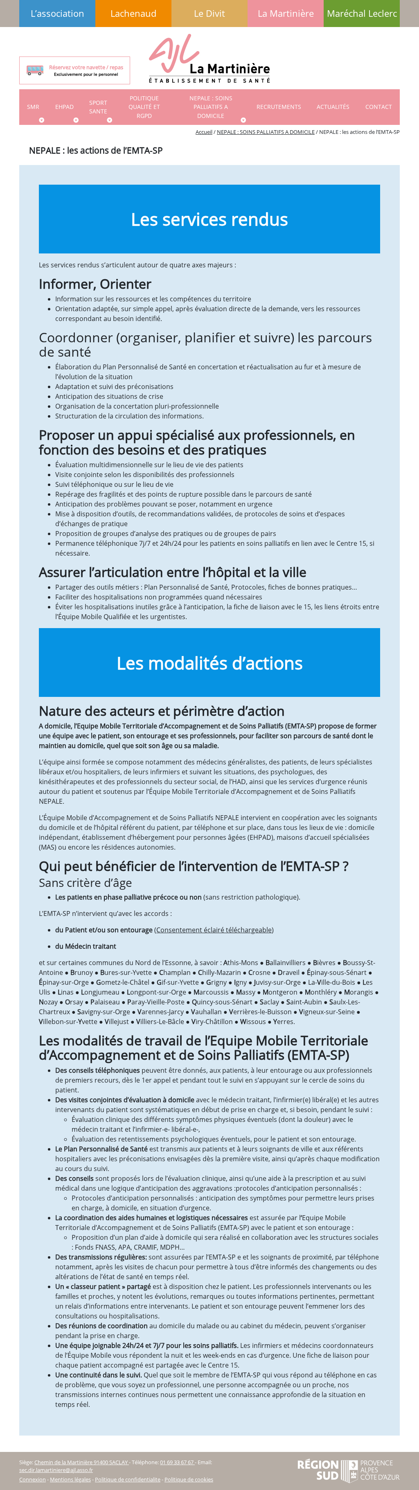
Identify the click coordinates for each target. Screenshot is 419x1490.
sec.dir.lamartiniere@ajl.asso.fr (56, 1470)
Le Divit (209, 13)
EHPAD (64, 107)
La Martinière (286, 13)
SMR (33, 107)
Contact (378, 107)
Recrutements (279, 107)
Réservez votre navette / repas (86, 70)
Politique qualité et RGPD (144, 107)
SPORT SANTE (98, 107)
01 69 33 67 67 (177, 1462)
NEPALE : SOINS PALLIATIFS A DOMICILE (210, 107)
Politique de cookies (188, 1479)
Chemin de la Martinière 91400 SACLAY (81, 1462)
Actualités (333, 107)
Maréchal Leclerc (362, 13)
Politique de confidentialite (127, 1479)
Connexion (32, 1479)
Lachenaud (133, 13)
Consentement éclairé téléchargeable (214, 929)
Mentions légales (70, 1479)
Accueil (204, 132)
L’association (57, 13)
